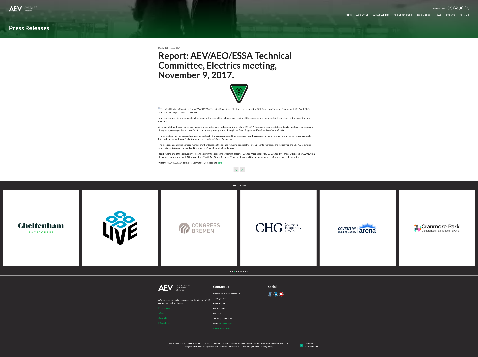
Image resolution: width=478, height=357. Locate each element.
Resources (423, 15)
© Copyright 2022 (251, 346)
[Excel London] (199, 228)
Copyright (162, 318)
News (438, 15)
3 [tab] (234, 271)
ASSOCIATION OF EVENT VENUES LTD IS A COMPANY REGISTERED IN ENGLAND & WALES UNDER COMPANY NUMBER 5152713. (228, 343)
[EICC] (41, 228)
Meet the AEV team (221, 328)
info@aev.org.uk (226, 323)
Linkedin (455, 8)
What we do (381, 15)
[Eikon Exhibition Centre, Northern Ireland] (120, 228)
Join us (464, 15)
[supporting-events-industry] (23, 10)
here (220, 162)
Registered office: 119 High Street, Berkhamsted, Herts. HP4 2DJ (213, 346)
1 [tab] (230, 271)
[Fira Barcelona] (358, 228)
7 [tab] (241, 271)
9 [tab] (245, 271)
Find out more (164, 308)
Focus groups (402, 15)
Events (450, 15)
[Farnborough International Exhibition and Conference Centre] (278, 228)
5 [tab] (238, 271)
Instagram (450, 8)
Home (348, 15)
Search (467, 8)
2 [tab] (232, 271)
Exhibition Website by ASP (311, 345)
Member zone (439, 8)
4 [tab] (236, 271)
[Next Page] (242, 169)
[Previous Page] (236, 169)
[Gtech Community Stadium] (437, 228)
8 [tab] (243, 271)
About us (362, 15)
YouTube (461, 8)
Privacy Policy (164, 323)
